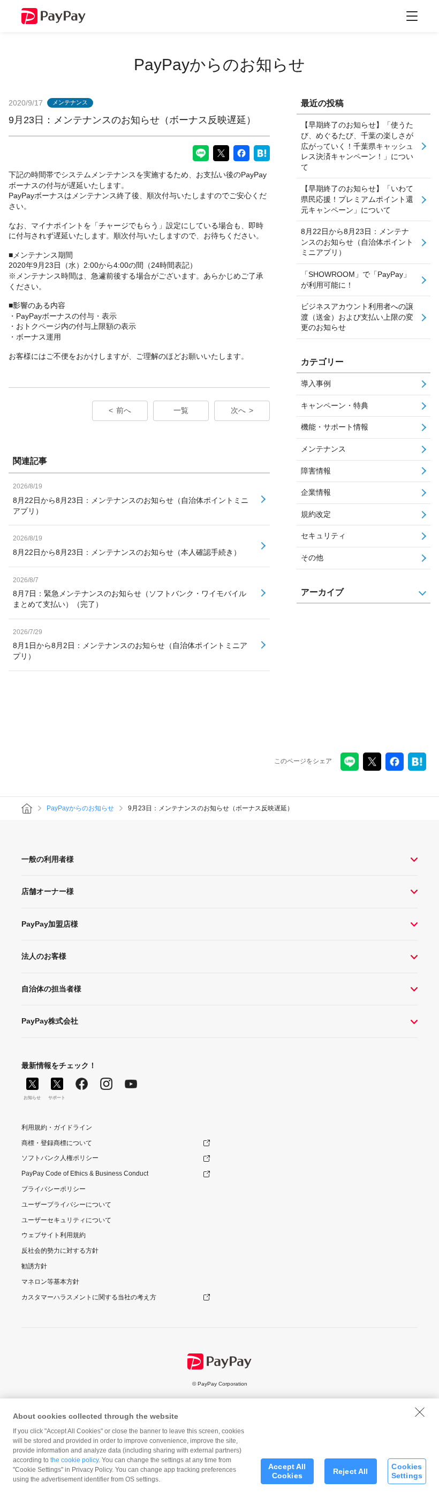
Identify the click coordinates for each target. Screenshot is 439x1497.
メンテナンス (323, 449)
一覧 (180, 410)
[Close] (419, 1411)
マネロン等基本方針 (50, 1281)
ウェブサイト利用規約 (53, 1235)
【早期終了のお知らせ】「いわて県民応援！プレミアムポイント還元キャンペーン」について (357, 199)
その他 (312, 557)
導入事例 (316, 383)
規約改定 (316, 514)
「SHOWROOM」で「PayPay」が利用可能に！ (356, 279)
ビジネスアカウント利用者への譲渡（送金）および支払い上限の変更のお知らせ (357, 317)
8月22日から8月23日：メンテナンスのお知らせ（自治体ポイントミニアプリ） (357, 242)
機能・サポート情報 (334, 427)
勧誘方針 (34, 1266)
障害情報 (316, 471)
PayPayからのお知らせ (219, 64)
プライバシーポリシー (53, 1189)
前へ (123, 410)
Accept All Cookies (287, 1471)
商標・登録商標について (56, 1143)
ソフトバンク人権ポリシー (60, 1158)
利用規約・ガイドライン (56, 1127)
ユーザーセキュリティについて (66, 1220)
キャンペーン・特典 (334, 405)
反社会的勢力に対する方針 (60, 1250)
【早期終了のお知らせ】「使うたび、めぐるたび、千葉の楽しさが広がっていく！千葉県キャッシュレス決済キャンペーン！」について (357, 146)
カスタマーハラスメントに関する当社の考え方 (88, 1297)
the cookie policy (74, 1460)
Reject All (350, 1471)
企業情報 (316, 492)
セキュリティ (323, 535)
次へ (238, 410)
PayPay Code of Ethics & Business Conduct (84, 1173)
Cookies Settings (406, 1471)
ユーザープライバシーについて (66, 1204)
